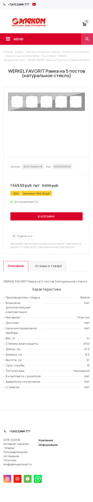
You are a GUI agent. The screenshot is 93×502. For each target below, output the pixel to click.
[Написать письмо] (34, 5)
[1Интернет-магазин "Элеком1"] (29, 26)
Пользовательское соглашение (15, 454)
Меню (18, 39)
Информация (48, 445)
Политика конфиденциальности (17, 462)
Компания (46, 440)
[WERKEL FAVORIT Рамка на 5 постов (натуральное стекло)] (46, 110)
